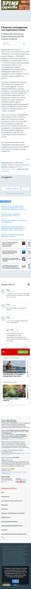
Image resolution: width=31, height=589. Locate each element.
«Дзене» (13, 169)
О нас (2, 492)
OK (15, 581)
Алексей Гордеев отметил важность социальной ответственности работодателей (9, 244)
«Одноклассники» (16, 472)
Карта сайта (4, 505)
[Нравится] (3, 181)
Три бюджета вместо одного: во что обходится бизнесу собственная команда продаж (11, 267)
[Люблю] (13, 181)
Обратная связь (5, 496)
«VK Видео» (5, 171)
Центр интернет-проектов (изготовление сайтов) (14, 534)
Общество (5, 43)
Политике (22, 573)
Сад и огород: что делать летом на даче (11, 500)
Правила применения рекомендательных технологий (11, 527)
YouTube (24, 472)
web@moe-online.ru (13, 439)
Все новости (4, 509)
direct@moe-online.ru (9, 459)
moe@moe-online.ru (22, 439)
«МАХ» (5, 165)
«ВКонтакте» (5, 169)
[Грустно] (22, 181)
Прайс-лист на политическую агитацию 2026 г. (13, 513)
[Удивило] (18, 181)
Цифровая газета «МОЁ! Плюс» (9, 488)
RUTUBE (3, 473)
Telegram (19, 167)
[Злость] (27, 181)
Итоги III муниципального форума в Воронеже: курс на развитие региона (9, 252)
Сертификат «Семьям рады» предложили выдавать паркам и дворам (11, 260)
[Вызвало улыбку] (8, 181)
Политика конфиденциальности (9, 521)
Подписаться (23, 352)
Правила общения (6, 517)
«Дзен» (3, 472)
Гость (8, 290)
